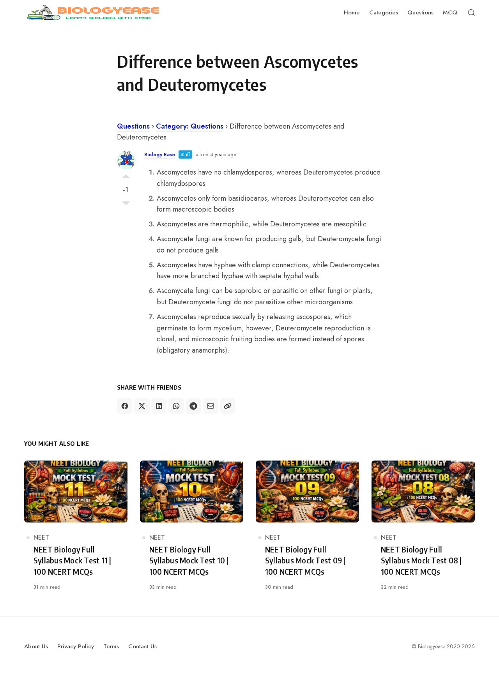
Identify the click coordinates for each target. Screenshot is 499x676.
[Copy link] (227, 406)
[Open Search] (471, 12)
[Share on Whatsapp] (176, 406)
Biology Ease (159, 154)
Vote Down (126, 205)
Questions (133, 126)
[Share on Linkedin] (159, 406)
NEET (41, 537)
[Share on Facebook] (125, 406)
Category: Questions (189, 126)
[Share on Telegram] (193, 406)
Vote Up (126, 174)
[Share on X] (142, 406)
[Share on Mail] (210, 406)
